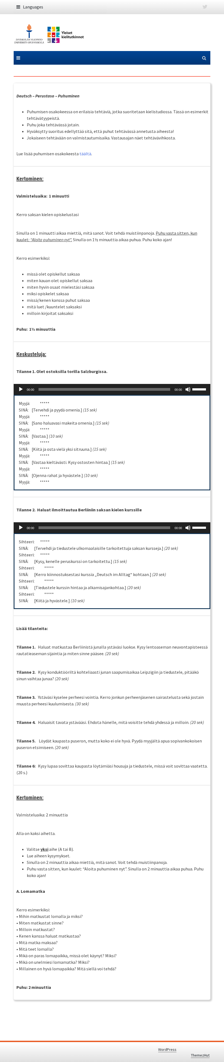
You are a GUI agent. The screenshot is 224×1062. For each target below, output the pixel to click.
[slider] (200, 389)
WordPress (167, 1049)
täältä (85, 153)
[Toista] (20, 389)
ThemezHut (200, 1055)
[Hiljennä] (188, 389)
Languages (33, 7)
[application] (112, 389)
